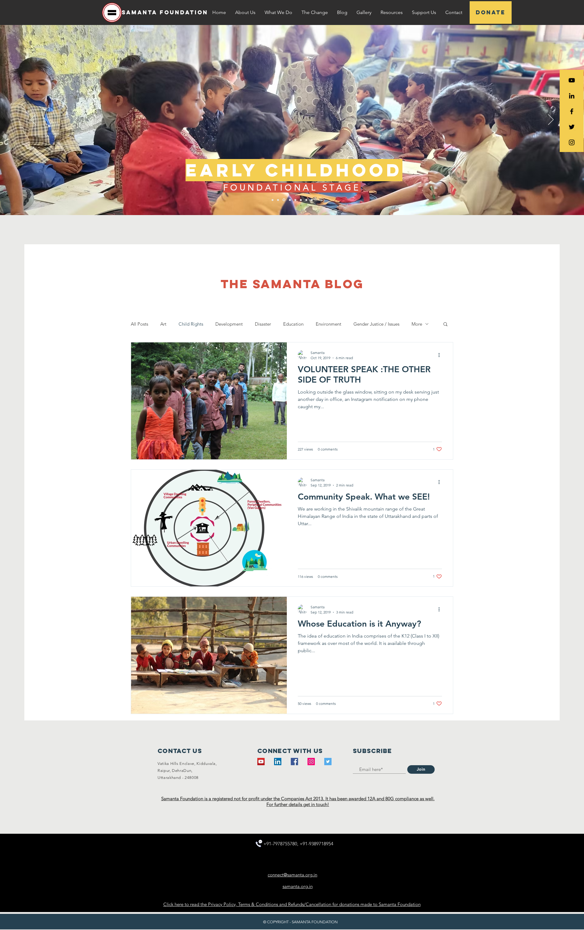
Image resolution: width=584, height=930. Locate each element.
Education (293, 324)
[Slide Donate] (312, 200)
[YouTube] (571, 80)
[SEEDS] (283, 200)
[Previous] (33, 120)
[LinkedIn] (571, 96)
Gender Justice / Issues (376, 324)
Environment (328, 324)
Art (163, 324)
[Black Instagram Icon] (571, 142)
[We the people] (272, 200)
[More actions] (441, 355)
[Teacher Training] (295, 200)
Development (229, 324)
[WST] (278, 200)
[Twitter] (328, 761)
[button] (245, 12)
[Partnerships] (306, 200)
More (417, 324)
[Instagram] (311, 761)
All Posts (139, 324)
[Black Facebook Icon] (571, 111)
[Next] (551, 120)
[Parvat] (289, 200)
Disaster (263, 324)
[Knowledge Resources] (301, 200)
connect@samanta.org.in (292, 875)
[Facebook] (294, 761)
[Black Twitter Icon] (571, 127)
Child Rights (191, 324)
